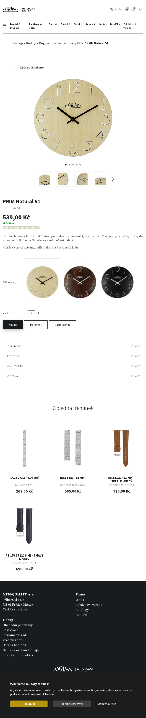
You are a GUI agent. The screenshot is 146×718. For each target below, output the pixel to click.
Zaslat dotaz (62, 324)
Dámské (65, 24)
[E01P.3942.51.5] (100, 178)
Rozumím (29, 704)
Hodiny (102, 24)
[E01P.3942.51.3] (63, 178)
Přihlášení (121, 9)
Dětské (78, 24)
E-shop (18, 43)
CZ (114, 9)
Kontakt (81, 615)
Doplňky (115, 24)
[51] (73, 118)
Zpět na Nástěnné (32, 67)
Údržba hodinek (14, 645)
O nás (80, 600)
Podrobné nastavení (72, 704)
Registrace (10, 630)
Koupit (13, 324)
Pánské (53, 24)
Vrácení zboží (13, 640)
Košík (134, 8)
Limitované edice (35, 25)
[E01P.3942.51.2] (44, 178)
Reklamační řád (14, 635)
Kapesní (90, 24)
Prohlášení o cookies (18, 655)
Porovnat (36, 324)
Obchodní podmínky (18, 625)
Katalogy (82, 610)
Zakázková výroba (129, 25)
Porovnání (127, 8)
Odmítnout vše (107, 704)
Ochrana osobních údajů (21, 650)
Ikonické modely (15, 25)
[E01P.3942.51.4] (82, 178)
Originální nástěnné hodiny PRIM (61, 43)
